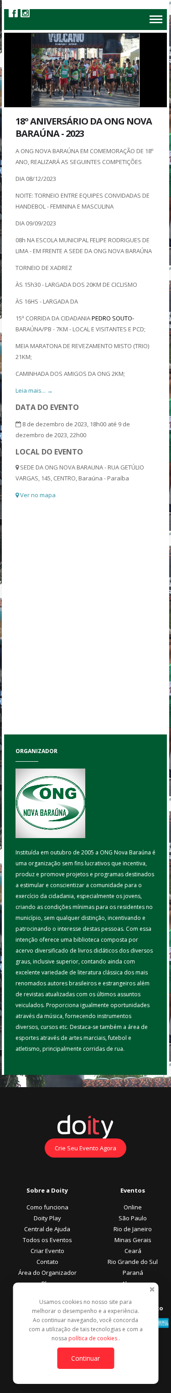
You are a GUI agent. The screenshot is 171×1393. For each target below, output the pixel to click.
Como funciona (47, 1207)
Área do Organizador (47, 1272)
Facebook (13, 13)
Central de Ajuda (47, 1229)
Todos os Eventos (47, 1240)
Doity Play (47, 1218)
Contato (47, 1262)
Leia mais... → (34, 390)
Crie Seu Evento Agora (85, 1148)
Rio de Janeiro (133, 1229)
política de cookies (93, 1338)
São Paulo (133, 1218)
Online (133, 1207)
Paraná (133, 1272)
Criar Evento (47, 1251)
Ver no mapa (37, 495)
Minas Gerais (132, 1240)
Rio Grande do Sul (133, 1262)
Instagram (25, 13)
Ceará (132, 1251)
